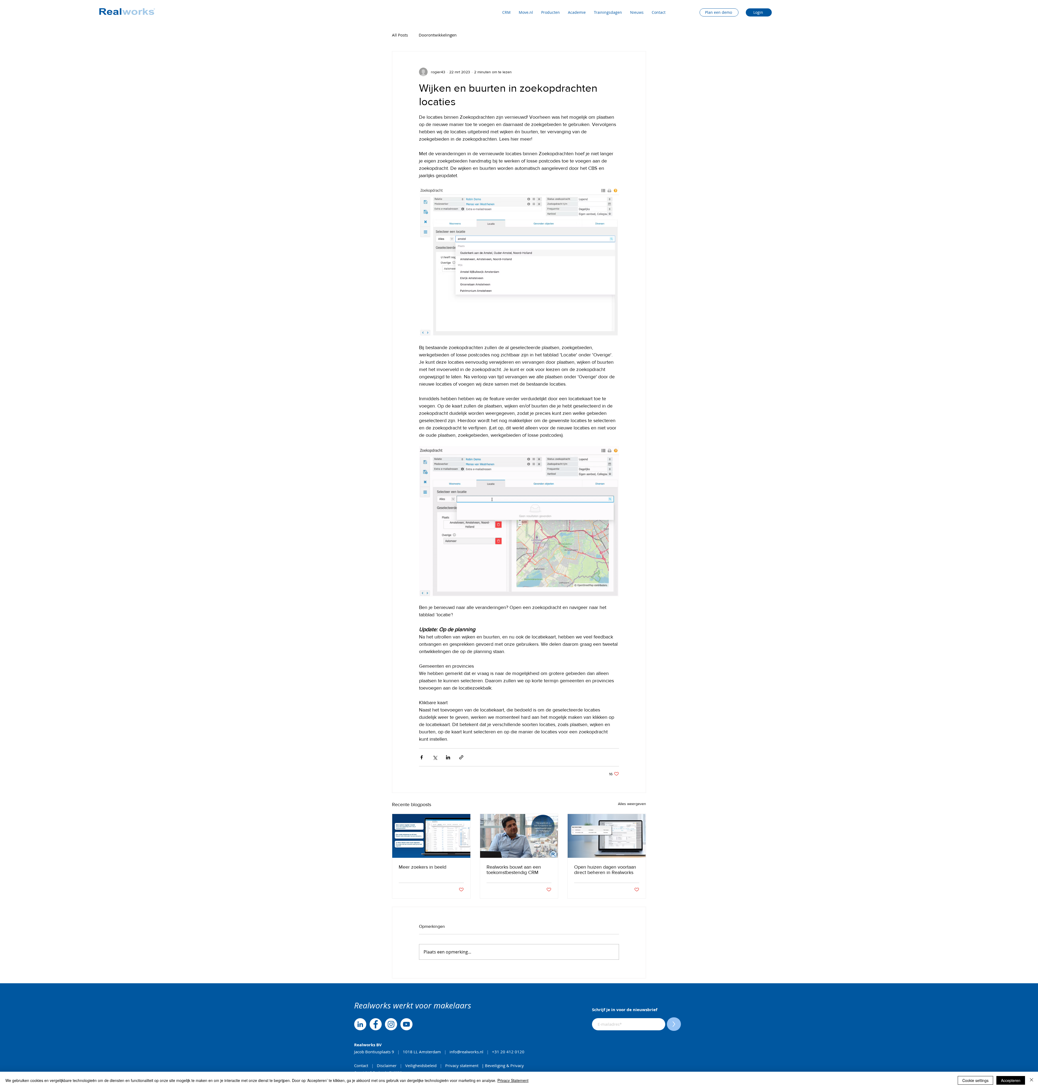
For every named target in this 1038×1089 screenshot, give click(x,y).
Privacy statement (461, 1065)
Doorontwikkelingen (438, 35)
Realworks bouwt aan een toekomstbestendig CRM (514, 869)
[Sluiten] (1031, 1080)
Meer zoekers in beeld (422, 867)
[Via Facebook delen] (421, 757)
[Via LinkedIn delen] (448, 757)
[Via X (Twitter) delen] (434, 757)
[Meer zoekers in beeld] (431, 836)
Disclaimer (387, 1065)
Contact (361, 1065)
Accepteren (1010, 1080)
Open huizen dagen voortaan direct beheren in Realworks (605, 869)
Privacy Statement (512, 1080)
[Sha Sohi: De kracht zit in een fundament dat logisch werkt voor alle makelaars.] (519, 836)
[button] (526, 12)
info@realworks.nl (466, 1051)
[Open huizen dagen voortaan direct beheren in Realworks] (607, 836)
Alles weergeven (632, 804)
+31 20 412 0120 (508, 1051)
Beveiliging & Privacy (504, 1065)
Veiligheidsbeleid (421, 1065)
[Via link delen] (461, 757)
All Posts (400, 35)
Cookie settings (975, 1080)
